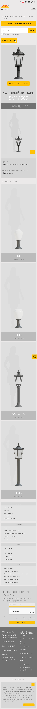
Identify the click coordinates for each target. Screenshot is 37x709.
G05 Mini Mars (9, 173)
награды (6, 510)
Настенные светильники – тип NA (14, 533)
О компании (8, 507)
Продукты (5, 17)
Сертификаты (8, 513)
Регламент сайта (29, 705)
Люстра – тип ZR (9, 536)
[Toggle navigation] (33, 8)
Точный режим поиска (11, 34)
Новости (7, 528)
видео (6, 551)
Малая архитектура (10, 539)
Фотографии (8, 548)
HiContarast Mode (8, 40)
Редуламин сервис (10, 519)
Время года (8, 556)
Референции (8, 559)
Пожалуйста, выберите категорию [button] (18, 23)
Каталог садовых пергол (12, 577)
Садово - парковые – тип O (21, 17)
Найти (32, 30)
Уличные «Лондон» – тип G (12, 531)
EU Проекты (8, 516)
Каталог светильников (11, 571)
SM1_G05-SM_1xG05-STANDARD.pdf (16, 165)
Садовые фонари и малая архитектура (16, 574)
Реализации (8, 554)
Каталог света (8, 568)
